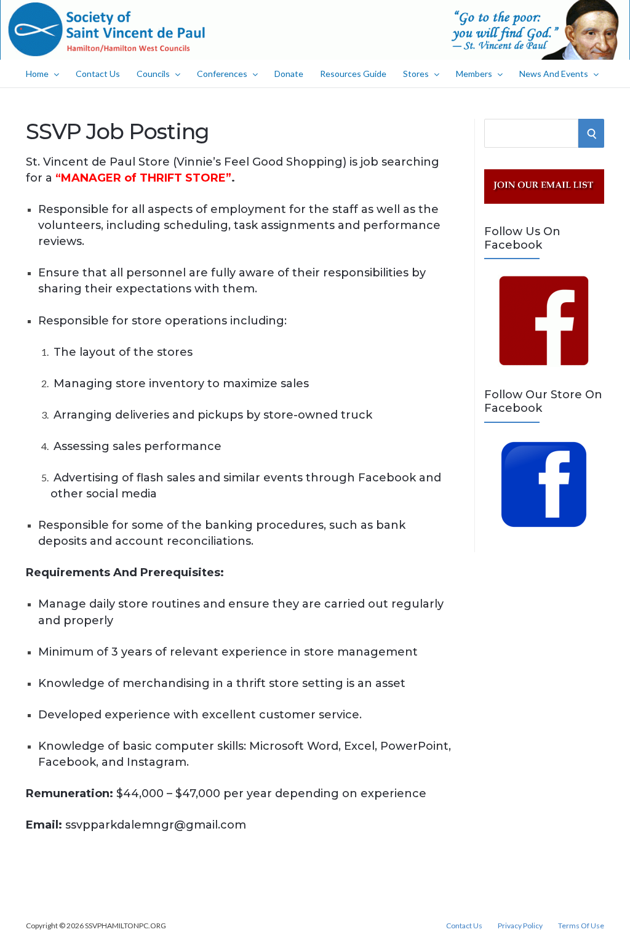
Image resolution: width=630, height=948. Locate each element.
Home (37, 73)
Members (474, 73)
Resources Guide (353, 73)
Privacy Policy (520, 926)
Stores (416, 73)
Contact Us (98, 73)
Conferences (222, 73)
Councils (153, 73)
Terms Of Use (581, 926)
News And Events (553, 73)
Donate (288, 73)
